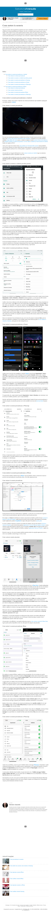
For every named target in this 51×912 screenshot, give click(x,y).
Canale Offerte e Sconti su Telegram (13, 18)
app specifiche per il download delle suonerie (29, 145)
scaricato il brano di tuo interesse (40, 140)
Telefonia (26, 11)
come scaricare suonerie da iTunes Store (39, 621)
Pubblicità (34, 905)
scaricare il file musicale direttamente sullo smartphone (19, 138)
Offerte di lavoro (40, 905)
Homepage (7, 905)
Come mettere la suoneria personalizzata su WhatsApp (19, 84)
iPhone (22, 475)
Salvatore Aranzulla (6, 27)
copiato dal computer (11, 519)
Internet (29, 11)
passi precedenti (39, 401)
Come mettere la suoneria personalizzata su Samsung (19, 80)
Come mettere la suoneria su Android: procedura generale (20, 78)
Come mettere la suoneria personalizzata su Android (16, 74)
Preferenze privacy (29, 906)
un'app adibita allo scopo (12, 140)
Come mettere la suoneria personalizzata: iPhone (18, 92)
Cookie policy (23, 906)
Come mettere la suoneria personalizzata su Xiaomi (18, 82)
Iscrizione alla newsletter (24, 905)
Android (14, 102)
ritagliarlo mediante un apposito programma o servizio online (17, 141)
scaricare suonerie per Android (30, 153)
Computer (21, 11)
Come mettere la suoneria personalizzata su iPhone (15, 86)
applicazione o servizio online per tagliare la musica (34, 525)
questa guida (39, 520)
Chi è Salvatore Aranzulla (14, 905)
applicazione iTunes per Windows (36, 528)
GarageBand (18, 520)
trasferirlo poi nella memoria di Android (39, 141)
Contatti (30, 905)
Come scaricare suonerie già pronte (15, 90)
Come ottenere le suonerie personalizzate (16, 75)
